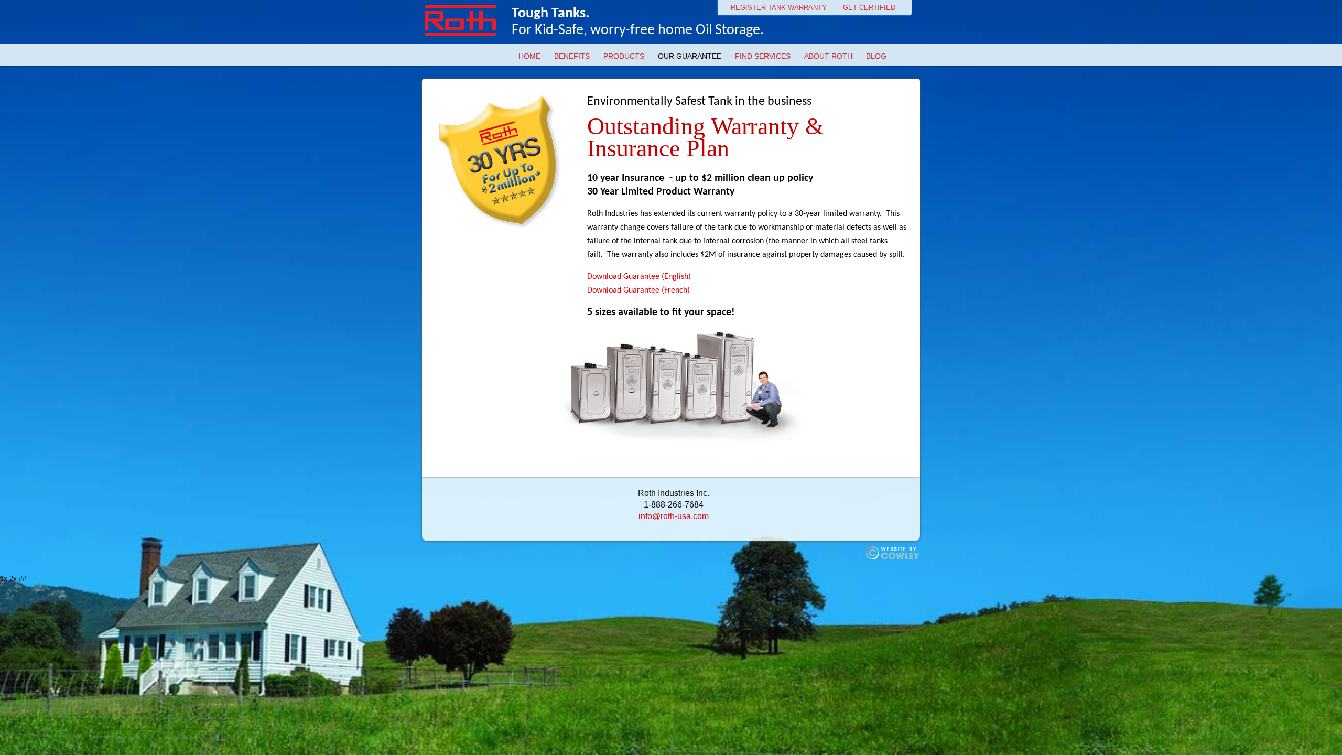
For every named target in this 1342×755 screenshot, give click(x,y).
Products (623, 56)
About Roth (828, 56)
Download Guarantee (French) (638, 290)
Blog (876, 56)
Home (529, 56)
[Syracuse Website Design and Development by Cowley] (893, 557)
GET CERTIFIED (869, 8)
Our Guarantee (689, 56)
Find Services (763, 56)
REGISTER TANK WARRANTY (779, 8)
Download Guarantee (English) (639, 277)
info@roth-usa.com (673, 516)
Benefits (572, 56)
